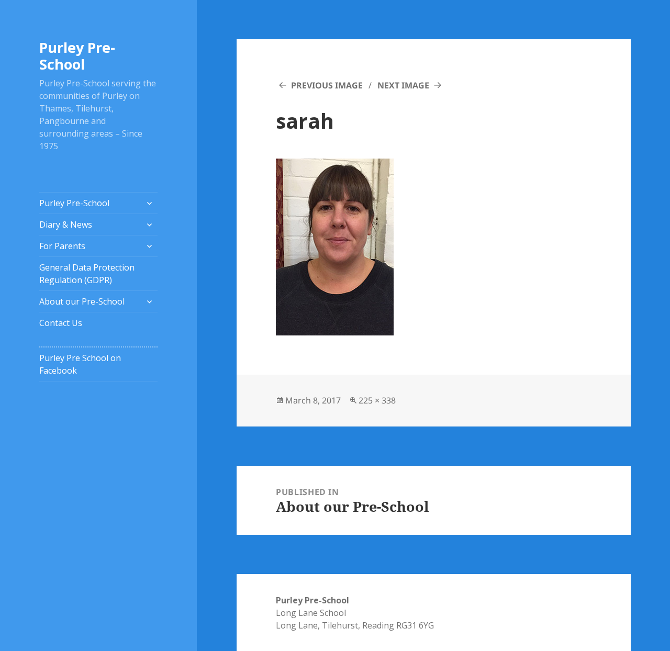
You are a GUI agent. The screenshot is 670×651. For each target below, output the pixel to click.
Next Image (403, 85)
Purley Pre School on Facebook (80, 364)
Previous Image (327, 85)
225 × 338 (377, 400)
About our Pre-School (82, 301)
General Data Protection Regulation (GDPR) (87, 274)
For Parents (62, 246)
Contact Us (60, 323)
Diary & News (65, 224)
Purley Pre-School (77, 56)
